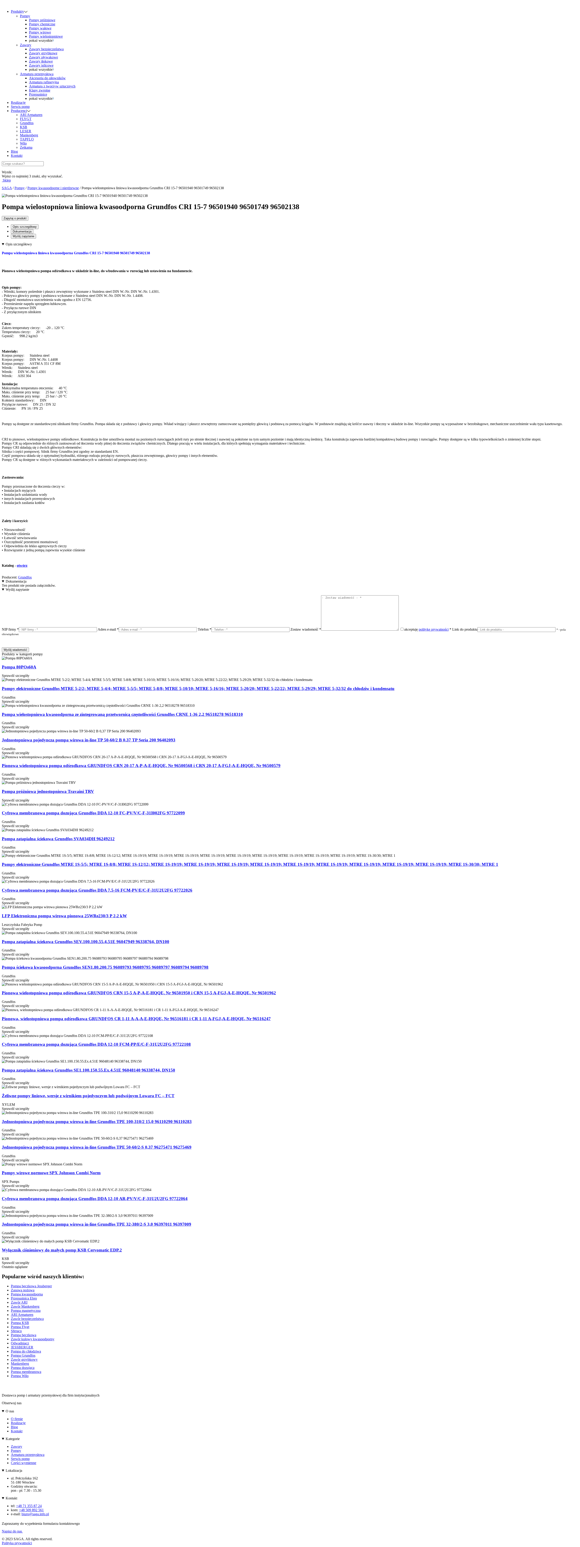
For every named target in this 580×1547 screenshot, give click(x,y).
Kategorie (13, 1439)
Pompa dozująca (22, 1368)
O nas (10, 1411)
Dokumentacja (22, 231)
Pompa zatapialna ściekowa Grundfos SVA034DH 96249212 (58, 838)
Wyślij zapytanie (23, 236)
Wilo (23, 143)
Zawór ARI (19, 1302)
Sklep (6, 180)
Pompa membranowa (26, 1372)
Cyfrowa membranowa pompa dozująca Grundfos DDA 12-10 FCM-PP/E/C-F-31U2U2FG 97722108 (96, 1044)
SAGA (7, 188)
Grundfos (27, 123)
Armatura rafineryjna (44, 82)
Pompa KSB (20, 1323)
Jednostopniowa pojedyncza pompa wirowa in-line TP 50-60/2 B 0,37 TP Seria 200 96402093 (88, 740)
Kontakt (16, 155)
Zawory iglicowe (41, 65)
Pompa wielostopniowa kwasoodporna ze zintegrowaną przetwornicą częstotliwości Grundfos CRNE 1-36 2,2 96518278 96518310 (122, 714)
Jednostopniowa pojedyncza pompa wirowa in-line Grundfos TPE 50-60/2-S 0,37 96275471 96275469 (96, 1147)
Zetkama (26, 147)
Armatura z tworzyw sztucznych (52, 86)
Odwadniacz (20, 1343)
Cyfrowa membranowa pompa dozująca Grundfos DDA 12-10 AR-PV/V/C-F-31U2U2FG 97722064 (95, 1198)
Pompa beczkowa (23, 1335)
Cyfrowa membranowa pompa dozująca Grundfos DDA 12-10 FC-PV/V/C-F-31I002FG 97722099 (93, 813)
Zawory (25, 45)
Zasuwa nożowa (22, 1290)
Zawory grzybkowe (43, 53)
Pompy (25, 16)
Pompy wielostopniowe (46, 36)
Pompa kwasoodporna (27, 1294)
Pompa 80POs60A (19, 667)
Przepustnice (38, 94)
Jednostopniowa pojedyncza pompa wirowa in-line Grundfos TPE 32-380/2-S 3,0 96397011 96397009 (96, 1224)
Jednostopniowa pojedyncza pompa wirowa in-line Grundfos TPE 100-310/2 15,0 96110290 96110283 (97, 1121)
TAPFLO (27, 139)
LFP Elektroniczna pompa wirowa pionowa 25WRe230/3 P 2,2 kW (64, 915)
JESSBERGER (22, 1347)
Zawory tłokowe (41, 61)
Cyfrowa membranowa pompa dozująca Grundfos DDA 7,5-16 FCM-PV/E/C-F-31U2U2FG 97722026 (97, 890)
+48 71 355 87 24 (29, 1506)
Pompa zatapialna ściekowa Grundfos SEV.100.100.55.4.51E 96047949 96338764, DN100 (85, 941)
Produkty (17, 11)
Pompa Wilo (20, 1376)
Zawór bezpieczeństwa (27, 1319)
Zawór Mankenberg (25, 1306)
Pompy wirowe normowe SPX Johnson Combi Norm (51, 1172)
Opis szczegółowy (25, 226)
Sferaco (16, 1331)
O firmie (17, 1419)
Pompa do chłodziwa (26, 1351)
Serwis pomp (20, 107)
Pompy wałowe (40, 28)
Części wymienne (23, 1463)
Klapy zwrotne (39, 90)
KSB (23, 127)
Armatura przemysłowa (36, 74)
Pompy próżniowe (42, 20)
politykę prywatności (434, 629)
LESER (25, 131)
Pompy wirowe (40, 32)
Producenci (19, 111)
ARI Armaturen (31, 115)
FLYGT (25, 119)
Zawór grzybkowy (24, 1359)
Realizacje (18, 102)
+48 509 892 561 (31, 1510)
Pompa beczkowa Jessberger (31, 1286)
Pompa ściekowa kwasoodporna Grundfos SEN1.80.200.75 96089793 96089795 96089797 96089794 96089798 (105, 967)
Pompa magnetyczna (26, 1310)
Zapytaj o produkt (15, 218)
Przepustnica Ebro (24, 1298)
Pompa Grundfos (23, 1355)
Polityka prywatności (17, 1543)
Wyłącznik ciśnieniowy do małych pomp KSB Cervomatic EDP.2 (62, 1250)
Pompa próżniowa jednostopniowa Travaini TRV (48, 791)
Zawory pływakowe (43, 57)
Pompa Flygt (20, 1327)
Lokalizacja (14, 1470)
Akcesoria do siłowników (47, 78)
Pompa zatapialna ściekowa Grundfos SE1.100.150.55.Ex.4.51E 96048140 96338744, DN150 (88, 1070)
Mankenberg (29, 135)
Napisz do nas (12, 1531)
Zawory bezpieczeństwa (46, 49)
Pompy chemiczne (42, 24)
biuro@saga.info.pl (35, 1514)
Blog (14, 151)
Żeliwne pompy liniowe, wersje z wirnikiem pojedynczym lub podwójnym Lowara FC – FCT (88, 1095)
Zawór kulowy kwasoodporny (32, 1339)
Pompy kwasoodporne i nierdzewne (53, 188)
